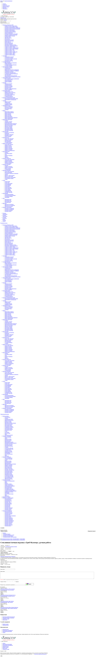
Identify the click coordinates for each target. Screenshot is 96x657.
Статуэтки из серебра (9, 57)
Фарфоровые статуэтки (9, 56)
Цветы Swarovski (8, 80)
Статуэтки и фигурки (9, 475)
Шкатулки (5, 203)
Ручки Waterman (8, 190)
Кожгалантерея (5, 131)
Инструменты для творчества (10, 99)
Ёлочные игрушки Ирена (9, 29)
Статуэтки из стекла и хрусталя (11, 58)
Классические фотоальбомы (10, 195)
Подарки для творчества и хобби (9, 97)
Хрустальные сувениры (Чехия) (11, 75)
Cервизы (4, 100)
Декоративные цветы (7, 77)
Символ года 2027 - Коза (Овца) (11, 25)
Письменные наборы (9, 129)
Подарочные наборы (9, 429)
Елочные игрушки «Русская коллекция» (12, 28)
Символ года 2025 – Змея (9, 53)
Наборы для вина (8, 145)
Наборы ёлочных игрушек (10, 35)
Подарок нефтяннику (9, 518)
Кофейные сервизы (8, 104)
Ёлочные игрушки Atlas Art (10, 30)
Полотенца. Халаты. (9, 107)
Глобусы (6, 120)
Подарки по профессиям (7, 510)
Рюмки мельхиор (8, 63)
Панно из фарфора (8, 89)
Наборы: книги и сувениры (10, 92)
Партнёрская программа (7, 631)
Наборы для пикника (9, 167)
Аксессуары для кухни (9, 138)
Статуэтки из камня (8, 59)
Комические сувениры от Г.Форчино (12, 69)
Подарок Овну (7, 505)
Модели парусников (9, 125)
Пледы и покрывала (8, 106)
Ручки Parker (7, 186)
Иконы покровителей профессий (11, 117)
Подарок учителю (8, 523)
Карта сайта (5, 619)
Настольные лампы (8, 127)
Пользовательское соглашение (8, 617)
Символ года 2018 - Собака (10, 46)
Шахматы (7, 157)
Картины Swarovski (8, 85)
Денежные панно (8, 84)
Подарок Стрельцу (8, 508)
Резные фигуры (8, 41)
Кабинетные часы (8, 122)
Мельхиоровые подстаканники (11, 62)
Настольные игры (6, 151)
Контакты (4, 7)
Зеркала (6, 174)
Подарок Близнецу (8, 498)
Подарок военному (8, 513)
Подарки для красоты (7, 158)
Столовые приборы (8, 65)
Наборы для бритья (8, 161)
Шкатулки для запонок (9, 204)
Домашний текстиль (6, 105)
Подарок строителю (8, 522)
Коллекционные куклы (9, 39)
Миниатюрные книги (9, 91)
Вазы (6, 481)
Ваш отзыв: (2, 571)
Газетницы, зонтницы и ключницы (11, 173)
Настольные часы (8, 201)
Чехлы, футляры (8, 136)
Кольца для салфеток (9, 139)
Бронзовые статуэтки (9, 60)
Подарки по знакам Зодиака (8, 497)
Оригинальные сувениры (10, 485)
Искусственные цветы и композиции (12, 78)
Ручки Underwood (8, 188)
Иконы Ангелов (8, 113)
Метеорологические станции (10, 124)
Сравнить (10, 553)
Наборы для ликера (8, 149)
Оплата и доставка (6, 5)
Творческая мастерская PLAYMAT (11, 98)
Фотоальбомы (5, 193)
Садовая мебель (8, 169)
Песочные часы (8, 202)
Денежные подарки (8, 67)
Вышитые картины (8, 83)
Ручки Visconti (7, 189)
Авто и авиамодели (8, 457)
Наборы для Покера (8, 155)
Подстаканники (8, 141)
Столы (6, 179)
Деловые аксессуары (9, 419)
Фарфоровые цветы (8, 451)
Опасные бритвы (8, 163)
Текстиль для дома (8, 450)
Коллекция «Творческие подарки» (11, 45)
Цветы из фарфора (8, 81)
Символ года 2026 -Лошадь (10, 54)
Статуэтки (5, 55)
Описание (2, 556)
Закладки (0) (5, 8)
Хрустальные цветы (8, 79)
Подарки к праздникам (7, 207)
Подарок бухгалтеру (9, 512)
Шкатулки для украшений (10, 205)
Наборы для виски (8, 146)
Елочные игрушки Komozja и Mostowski (12, 27)
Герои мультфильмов (9, 32)
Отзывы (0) (13, 556)
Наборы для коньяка (9, 148)
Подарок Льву (7, 504)
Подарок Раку (7, 506)
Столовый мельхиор (6, 61)
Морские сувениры (8, 126)
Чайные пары (7, 102)
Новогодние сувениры (9, 40)
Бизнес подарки (4, 220)
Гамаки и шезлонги (8, 166)
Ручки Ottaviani (8, 185)
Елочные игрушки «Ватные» (10, 31)
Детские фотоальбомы (9, 194)
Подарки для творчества (9, 469)
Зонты (6, 459)
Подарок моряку (8, 516)
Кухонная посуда (6, 137)
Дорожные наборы (8, 160)
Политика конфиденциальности (9, 616)
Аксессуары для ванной (9, 171)
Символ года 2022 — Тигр (10, 50)
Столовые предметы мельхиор (10, 64)
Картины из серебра (8, 86)
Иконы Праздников (8, 116)
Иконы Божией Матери (9, 112)
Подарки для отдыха (6, 164)
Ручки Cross (7, 182)
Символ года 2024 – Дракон (10, 52)
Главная (4, 3)
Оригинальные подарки (7, 66)
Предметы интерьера (7, 170)
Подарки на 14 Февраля (9, 208)
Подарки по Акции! (6, 496)
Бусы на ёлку (7, 38)
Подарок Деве (7, 501)
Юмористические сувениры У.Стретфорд (12, 76)
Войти (1, 0)
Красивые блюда (8, 140)
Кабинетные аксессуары (7, 119)
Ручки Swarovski (8, 187)
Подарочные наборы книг (10, 94)
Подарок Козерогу (8, 503)
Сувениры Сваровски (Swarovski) (11, 73)
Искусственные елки (9, 42)
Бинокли (6, 165)
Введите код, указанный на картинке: (7, 584)
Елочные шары (8, 36)
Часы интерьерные (8, 477)
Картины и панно (8, 422)
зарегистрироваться (8, 0)
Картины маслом (8, 87)
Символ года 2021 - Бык (9, 49)
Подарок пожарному (9, 519)
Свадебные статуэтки (9, 488)
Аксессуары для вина (9, 144)
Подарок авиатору (8, 511)
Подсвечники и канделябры (10, 177)
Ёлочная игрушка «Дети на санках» (7, 589)
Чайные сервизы (8, 101)
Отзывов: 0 (8, 554)
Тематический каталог (4, 414)
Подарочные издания (9, 93)
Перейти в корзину (4, 531)
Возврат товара (5, 624)
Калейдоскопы (7, 68)
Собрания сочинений (9, 96)
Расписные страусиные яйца (10, 72)
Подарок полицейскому (9, 520)
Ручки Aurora (7, 181)
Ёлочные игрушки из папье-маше (11, 33)
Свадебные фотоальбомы (9, 489)
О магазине (5, 4)
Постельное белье (8, 108)
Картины (4, 82)
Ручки (4, 180)
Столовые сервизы (8, 103)
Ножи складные (8, 168)
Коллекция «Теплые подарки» (10, 44)
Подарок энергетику (9, 524)
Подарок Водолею (8, 500)
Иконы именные (8, 114)
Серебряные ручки (8, 191)
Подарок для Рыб (8, 502)
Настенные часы (8, 200)
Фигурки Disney (8, 74)
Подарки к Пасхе (8, 211)
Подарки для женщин (5, 214)
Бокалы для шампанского (9, 480)
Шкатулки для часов (9, 206)
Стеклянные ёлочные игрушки (11, 546)
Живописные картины (9, 420)
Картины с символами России (10, 88)
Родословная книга (8, 95)
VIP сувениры (7, 417)
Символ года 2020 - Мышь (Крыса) (11, 48)
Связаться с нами (6, 618)
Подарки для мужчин (5, 216)
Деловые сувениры (8, 121)
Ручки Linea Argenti (8, 183)
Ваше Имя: (2, 569)
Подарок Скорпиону (9, 507)
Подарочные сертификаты (8, 630)
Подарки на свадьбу (5, 218)
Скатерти (6, 109)
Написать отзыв (14, 554)
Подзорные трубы (8, 430)
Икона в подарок (8, 421)
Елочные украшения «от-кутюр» (11, 34)
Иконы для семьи (8, 115)
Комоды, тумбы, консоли (9, 175)
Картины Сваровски (9, 43)
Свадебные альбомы (9, 196)
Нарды (6, 156)
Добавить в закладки (4, 553)
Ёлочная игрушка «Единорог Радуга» (7, 596)
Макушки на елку (8, 37)
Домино (6, 152)
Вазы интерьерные (8, 172)
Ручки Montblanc (8, 184)
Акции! (4, 221)
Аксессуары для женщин (9, 159)
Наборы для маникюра (9, 162)
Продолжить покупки (91, 531)
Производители (6, 6)
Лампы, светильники (9, 484)
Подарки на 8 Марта (9, 210)
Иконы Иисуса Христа (9, 111)
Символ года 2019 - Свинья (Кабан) (11, 47)
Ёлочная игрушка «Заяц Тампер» (6, 602)
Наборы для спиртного (7, 143)
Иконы (4, 110)
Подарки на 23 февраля (9, 209)
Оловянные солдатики (9, 71)
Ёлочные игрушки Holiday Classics (11, 26)
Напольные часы (8, 199)
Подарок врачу (7, 514)
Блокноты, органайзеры (9, 132)
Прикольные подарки (9, 474)
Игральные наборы (8, 153)
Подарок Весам (8, 499)
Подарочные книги (6, 90)
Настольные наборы (9, 128)
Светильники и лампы (9, 178)
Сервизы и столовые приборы (10, 490)
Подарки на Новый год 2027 (8, 24)
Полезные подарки (8, 473)
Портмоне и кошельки (9, 134)
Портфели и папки (8, 135)
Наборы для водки (8, 147)
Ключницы (7, 133)
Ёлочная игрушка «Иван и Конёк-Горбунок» (8, 608)
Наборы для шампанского (10, 150)
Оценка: (2, 581)
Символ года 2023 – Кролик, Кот (11, 51)
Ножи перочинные (8, 467)
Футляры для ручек (8, 192)
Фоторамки (7, 197)
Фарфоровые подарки (9, 491)
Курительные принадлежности (11, 123)
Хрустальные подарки (9, 493)
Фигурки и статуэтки (9, 130)
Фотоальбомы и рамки (9, 476)
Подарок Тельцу (8, 509)
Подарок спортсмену (9, 521)
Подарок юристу (8, 525)
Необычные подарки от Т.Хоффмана (12, 70)
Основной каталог (3, 223)
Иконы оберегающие (9, 118)
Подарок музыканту (8, 517)
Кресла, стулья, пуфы (9, 176)
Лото (6, 154)
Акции (4, 632)
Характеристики (7, 556)
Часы (4, 198)
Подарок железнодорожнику (10, 515)
